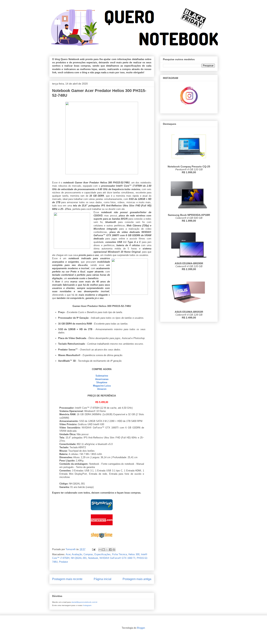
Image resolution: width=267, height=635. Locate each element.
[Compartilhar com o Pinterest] (114, 549)
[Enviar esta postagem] (93, 549)
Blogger (141, 627)
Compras (88, 554)
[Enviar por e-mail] (100, 549)
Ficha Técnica (119, 554)
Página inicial (102, 579)
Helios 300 (133, 554)
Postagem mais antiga (137, 579)
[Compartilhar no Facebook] (110, 549)
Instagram (87, 605)
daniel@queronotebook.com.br (84, 602)
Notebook (93, 558)
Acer (68, 554)
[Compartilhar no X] (107, 549)
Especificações (102, 554)
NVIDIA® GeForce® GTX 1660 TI (117, 558)
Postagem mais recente (67, 579)
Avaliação (77, 554)
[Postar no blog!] (103, 549)
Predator (63, 561)
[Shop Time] (101, 541)
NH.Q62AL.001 (79, 558)
